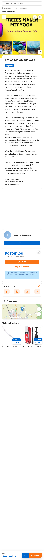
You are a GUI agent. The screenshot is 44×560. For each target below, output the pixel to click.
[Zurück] (4, 17)
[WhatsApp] (17, 291)
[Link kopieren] (37, 291)
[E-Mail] (27, 291)
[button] (22, 309)
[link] (8, 11)
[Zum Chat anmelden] (25, 555)
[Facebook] (7, 291)
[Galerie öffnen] (40, 52)
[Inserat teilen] (35, 17)
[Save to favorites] (40, 17)
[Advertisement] (22, 210)
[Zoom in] (39, 309)
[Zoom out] (39, 314)
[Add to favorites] (38, 252)
